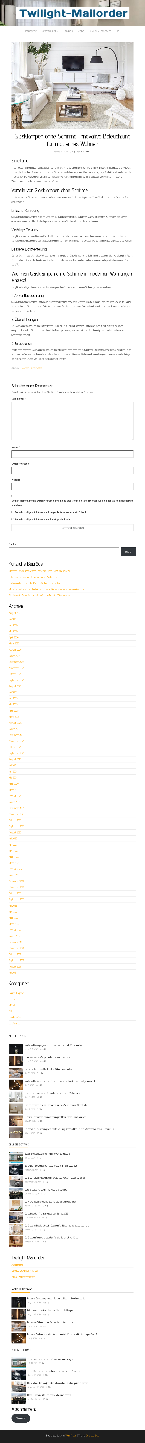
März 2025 (14, 716)
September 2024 (16, 753)
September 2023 (16, 826)
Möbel (81, 31)
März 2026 (14, 643)
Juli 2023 (13, 838)
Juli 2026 (13, 619)
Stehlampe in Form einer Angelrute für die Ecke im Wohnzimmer (39, 595)
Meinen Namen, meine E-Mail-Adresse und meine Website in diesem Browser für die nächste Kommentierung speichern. (72, 503)
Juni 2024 (13, 771)
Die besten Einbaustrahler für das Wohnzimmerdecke (34, 583)
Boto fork (85, 151)
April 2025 (14, 710)
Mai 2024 (13, 777)
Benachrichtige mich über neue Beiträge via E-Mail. (43, 519)
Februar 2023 (15, 869)
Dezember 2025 (16, 661)
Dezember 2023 (16, 808)
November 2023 (16, 814)
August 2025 (15, 686)
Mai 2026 (13, 631)
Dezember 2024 (16, 735)
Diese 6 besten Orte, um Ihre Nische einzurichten (46, 1189)
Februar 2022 (15, 930)
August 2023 (15, 832)
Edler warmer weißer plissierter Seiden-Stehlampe (33, 577)
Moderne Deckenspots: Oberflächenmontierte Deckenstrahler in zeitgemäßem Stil (46, 589)
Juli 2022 (13, 905)
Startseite (30, 31)
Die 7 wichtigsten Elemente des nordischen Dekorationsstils (50, 1201)
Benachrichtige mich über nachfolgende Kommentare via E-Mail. (50, 512)
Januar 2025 (14, 729)
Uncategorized (15, 1017)
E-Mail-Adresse (20, 463)
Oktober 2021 (15, 954)
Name (15, 447)
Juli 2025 (13, 692)
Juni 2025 (13, 698)
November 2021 (16, 948)
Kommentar (18, 398)
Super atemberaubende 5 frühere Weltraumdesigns (47, 1153)
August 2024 (15, 759)
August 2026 (15, 613)
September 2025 (16, 680)
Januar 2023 (14, 875)
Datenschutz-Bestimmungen (24, 1270)
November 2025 (16, 668)
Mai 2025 (13, 704)
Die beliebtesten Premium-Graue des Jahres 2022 (46, 1213)
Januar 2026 (14, 655)
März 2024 (14, 790)
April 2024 (14, 783)
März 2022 (14, 924)
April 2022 (13, 917)
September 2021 (16, 960)
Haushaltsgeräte (100, 31)
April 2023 (14, 856)
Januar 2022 (14, 936)
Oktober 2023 (15, 820)
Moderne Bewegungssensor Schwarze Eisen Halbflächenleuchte (39, 571)
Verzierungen (50, 31)
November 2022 (16, 887)
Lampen (68, 31)
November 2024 (16, 741)
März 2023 (14, 863)
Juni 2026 (13, 625)
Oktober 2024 (15, 747)
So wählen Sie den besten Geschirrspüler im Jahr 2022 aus (51, 1165)
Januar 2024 (14, 802)
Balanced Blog (92, 1435)
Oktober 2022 (15, 893)
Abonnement (17, 1264)
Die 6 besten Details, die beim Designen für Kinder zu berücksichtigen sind (57, 1225)
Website (15, 479)
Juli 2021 (12, 972)
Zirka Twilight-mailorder (23, 1276)
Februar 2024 (15, 796)
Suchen (13, 544)
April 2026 (14, 637)
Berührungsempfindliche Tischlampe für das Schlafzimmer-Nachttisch (55, 1105)
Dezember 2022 (16, 881)
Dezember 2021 (16, 942)
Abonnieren (21, 1418)
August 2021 (15, 966)
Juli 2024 (13, 765)
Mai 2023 (13, 850)
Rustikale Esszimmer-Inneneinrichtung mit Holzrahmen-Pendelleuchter (55, 1117)
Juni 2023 (13, 844)
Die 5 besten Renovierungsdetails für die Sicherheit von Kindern (52, 1237)
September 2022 (16, 899)
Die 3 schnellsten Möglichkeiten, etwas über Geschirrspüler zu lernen (55, 1177)
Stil (118, 31)
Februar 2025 (15, 722)
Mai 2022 (13, 911)
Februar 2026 (15, 649)
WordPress (70, 1435)
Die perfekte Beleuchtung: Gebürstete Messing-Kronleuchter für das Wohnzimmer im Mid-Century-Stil (69, 1128)
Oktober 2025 (15, 674)
